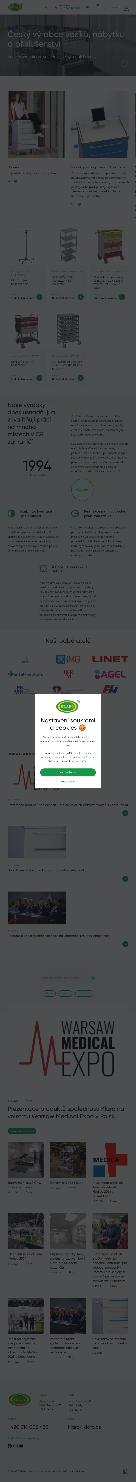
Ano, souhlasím (68, 772)
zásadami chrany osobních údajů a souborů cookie (68, 757)
